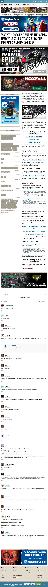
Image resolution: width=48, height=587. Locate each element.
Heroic (2, 181)
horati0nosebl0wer (9, 464)
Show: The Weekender (4, 212)
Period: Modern (3, 206)
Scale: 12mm (9, 208)
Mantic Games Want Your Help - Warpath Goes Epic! (32, 191)
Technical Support (28, 572)
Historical (5, 190)
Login (45, 294)
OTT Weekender (27, 93)
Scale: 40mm (13, 210)
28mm (7, 185)
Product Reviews (16, 577)
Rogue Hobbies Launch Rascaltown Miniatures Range (32, 208)
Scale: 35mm (8, 210)
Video (2, 163)
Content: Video (3, 199)
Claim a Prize (27, 570)
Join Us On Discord (34, 139)
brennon (7, 305)
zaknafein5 (7, 516)
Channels (2, 572)
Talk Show (2, 158)
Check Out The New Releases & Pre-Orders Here (34, 227)
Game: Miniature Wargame (5, 201)
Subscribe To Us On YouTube (34, 136)
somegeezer (8, 496)
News (2, 4)
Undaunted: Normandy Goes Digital (29, 203)
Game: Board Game (9, 199)
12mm (2, 185)
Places (19, 4)
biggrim (7, 532)
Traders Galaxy (3, 149)
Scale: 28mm (3, 210)
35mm (10, 185)
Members (14, 572)
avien (6, 445)
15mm (4, 185)
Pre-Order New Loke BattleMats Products (34, 231)
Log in (46, 1)
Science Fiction (10, 190)
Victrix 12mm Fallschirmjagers (28, 201)
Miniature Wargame (8, 167)
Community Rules (40, 577)
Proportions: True (3, 208)
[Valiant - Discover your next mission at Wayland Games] (24, 564)
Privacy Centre (39, 575)
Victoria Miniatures (9, 149)
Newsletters (15, 573)
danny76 (7, 435)
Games (5, 4)
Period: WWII (8, 206)
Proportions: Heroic (14, 206)
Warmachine (10, 139)
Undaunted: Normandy (4, 139)
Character (2, 172)
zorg (6, 325)
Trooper (9, 172)
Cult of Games (3, 570)
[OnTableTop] (2, 1)
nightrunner (8, 474)
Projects (10, 4)
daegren (7, 485)
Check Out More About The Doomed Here (34, 160)
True (4, 181)
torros (6, 396)
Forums (15, 4)
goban (6, 315)
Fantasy (2, 190)
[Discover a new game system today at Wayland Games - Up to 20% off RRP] (24, 287)
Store (38, 1)
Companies (3, 577)
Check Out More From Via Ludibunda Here (34, 176)
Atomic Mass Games (9, 144)
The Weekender (7, 154)
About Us (38, 570)
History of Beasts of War (41, 573)
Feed (41, 1)
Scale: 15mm (14, 208)
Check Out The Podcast (34, 142)
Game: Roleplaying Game (14, 201)
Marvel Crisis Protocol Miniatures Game (7, 137)
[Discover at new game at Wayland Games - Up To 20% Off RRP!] (10, 123)
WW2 (5, 176)
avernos (9, 46)
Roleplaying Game (15, 167)
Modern (2, 176)
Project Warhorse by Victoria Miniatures (29, 248)
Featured (2, 154)
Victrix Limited (15, 149)
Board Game (3, 167)
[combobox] (39, 4)
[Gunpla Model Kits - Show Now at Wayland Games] (24, 24)
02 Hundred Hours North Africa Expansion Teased (31, 205)
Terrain (6, 172)
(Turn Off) (26, 75)
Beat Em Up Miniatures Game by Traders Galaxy (31, 250)
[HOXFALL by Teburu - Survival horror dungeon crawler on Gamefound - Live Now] (24, 90)
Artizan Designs (3, 144)
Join (43, 1)
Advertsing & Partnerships (17, 575)
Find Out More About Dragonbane (34, 234)
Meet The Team (39, 572)
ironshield (7, 335)
